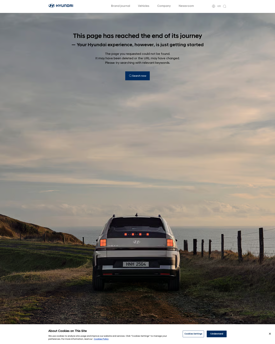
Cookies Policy (101, 339)
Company (164, 6)
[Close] (269, 333)
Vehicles (143, 6)
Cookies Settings (193, 334)
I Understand (216, 334)
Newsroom (186, 6)
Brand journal (120, 6)
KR (219, 6)
